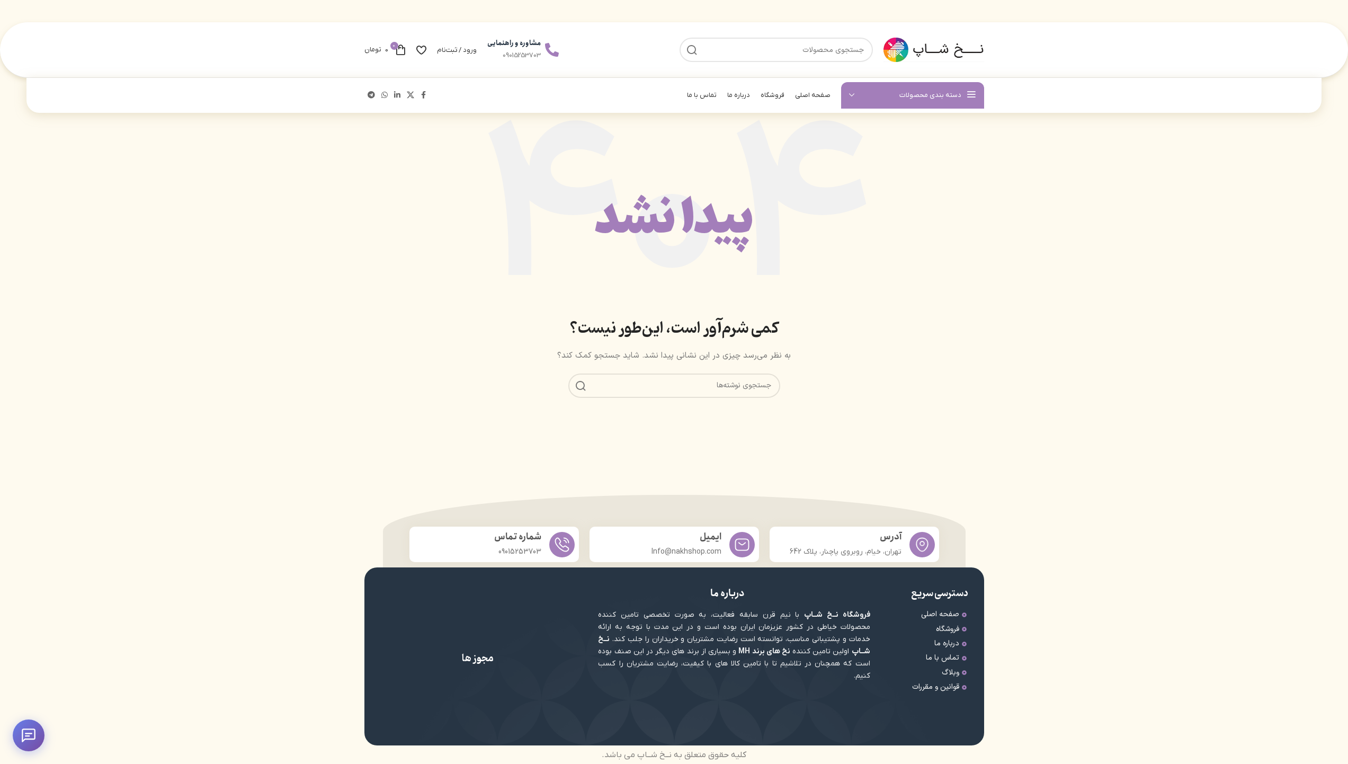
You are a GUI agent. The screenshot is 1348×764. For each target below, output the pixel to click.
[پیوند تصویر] (529, 701)
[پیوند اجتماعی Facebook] (423, 95)
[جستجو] (580, 386)
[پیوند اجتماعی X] (410, 95)
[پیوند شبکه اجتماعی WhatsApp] (384, 95)
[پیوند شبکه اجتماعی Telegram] (371, 95)
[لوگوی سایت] (933, 49)
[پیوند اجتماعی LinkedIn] (397, 95)
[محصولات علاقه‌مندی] (421, 49)
